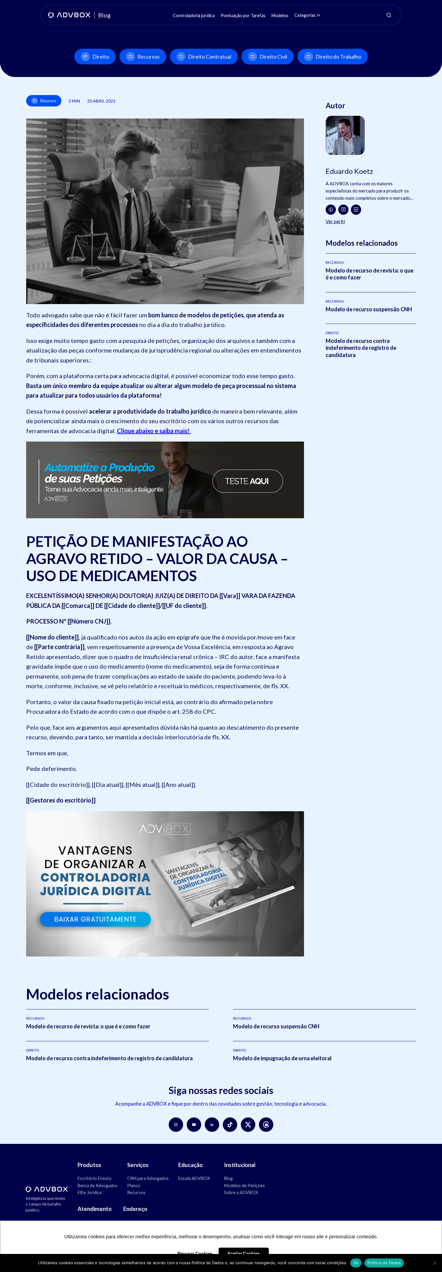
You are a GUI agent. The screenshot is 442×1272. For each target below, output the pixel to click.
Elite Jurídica (89, 1192)
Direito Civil (273, 56)
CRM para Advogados (148, 1178)
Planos (133, 1185)
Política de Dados (384, 1262)
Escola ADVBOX (194, 1178)
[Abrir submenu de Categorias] (318, 15)
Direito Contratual (209, 56)
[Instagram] (343, 210)
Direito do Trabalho (338, 56)
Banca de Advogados (98, 1185)
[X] (248, 1124)
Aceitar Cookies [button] (243, 1253)
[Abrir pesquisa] (389, 15)
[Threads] (266, 1124)
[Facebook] (331, 210)
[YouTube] (194, 1124)
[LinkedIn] (356, 210)
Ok (356, 1262)
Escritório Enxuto (95, 1178)
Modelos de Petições (244, 1185)
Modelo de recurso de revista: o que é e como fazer (88, 1026)
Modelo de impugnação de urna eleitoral (282, 1058)
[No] (434, 1263)
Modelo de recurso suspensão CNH (369, 309)
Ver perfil (335, 221)
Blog (228, 1178)
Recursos (148, 56)
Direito (100, 56)
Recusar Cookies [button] (194, 1253)
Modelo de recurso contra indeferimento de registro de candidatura (361, 347)
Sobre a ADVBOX (241, 1192)
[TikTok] (230, 1124)
